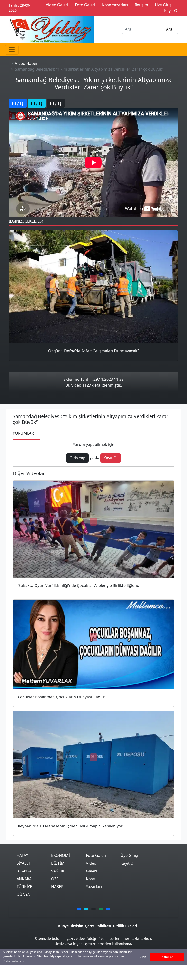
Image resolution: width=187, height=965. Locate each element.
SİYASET (24, 863)
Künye (63, 925)
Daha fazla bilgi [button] (13, 961)
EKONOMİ (60, 855)
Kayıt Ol (128, 863)
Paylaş (18, 103)
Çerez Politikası (98, 925)
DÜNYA (23, 894)
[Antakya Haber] (51, 28)
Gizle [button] (143, 957)
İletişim (77, 925)
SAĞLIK (57, 871)
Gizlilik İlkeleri (125, 925)
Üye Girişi (129, 855)
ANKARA (24, 878)
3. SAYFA (24, 871)
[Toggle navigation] (12, 50)
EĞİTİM (58, 863)
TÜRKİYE (24, 886)
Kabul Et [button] (167, 957)
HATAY (22, 855)
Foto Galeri (96, 855)
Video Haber (26, 63)
